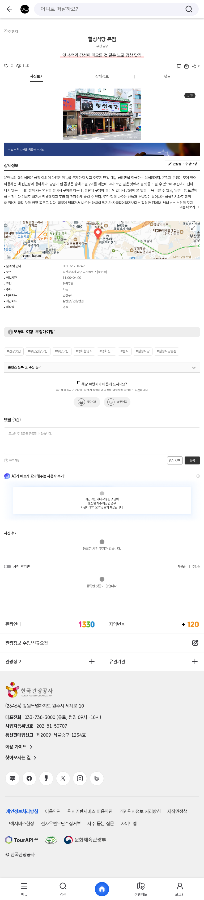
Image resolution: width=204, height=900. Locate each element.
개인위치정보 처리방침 (140, 811)
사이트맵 (129, 823)
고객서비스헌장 (20, 823)
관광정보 (13, 661)
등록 (192, 460)
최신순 (181, 566)
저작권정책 (177, 811)
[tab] (24, 889)
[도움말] (6, 460)
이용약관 (53, 811)
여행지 (13, 31)
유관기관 (117, 661)
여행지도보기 (193, 228)
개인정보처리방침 (22, 811)
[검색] (189, 9)
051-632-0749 (73, 266)
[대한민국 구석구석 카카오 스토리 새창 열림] (46, 778)
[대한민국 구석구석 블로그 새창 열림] (12, 778)
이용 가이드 (16, 746)
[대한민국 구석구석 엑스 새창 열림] (63, 778)
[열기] (194, 367)
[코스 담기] (185, 66)
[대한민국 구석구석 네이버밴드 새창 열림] (97, 778)
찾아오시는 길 (18, 757)
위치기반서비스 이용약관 (90, 811)
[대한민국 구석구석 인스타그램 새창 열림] (80, 778)
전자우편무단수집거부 (61, 823)
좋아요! (91, 402)
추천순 (196, 566)
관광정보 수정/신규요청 (26, 643)
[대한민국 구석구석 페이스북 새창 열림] (29, 778)
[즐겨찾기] (177, 66)
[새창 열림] (21, 840)
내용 (187, 207)
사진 (177, 461)
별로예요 (122, 402)
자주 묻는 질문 (100, 823)
